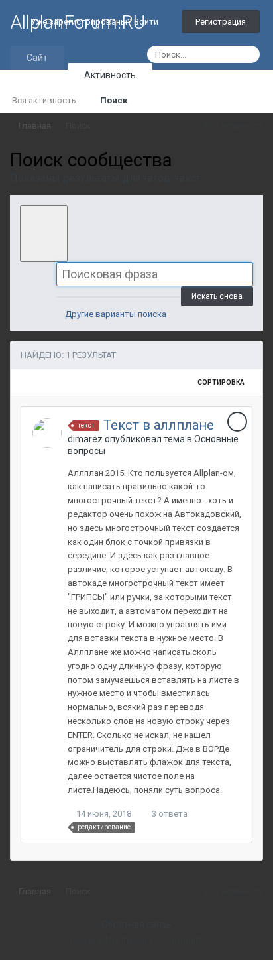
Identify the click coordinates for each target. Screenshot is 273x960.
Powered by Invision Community (136, 940)
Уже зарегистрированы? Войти (96, 22)
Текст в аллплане (158, 425)
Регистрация (220, 22)
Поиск (113, 100)
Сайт (37, 57)
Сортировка (221, 382)
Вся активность (44, 100)
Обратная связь (136, 924)
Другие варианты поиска (114, 314)
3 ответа (169, 814)
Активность (110, 75)
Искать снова (217, 296)
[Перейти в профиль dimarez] (47, 433)
